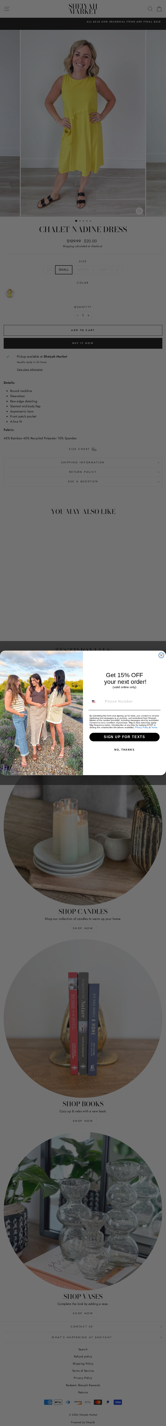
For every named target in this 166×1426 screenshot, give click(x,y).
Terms (154, 727)
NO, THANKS (124, 749)
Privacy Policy (141, 727)
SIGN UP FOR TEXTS (124, 737)
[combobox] (96, 702)
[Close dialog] (161, 655)
